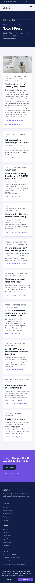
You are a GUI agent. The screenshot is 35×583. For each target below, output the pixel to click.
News (7, 545)
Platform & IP (7, 517)
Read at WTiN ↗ (10, 158)
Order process (7, 542)
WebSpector (6, 507)
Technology (6, 520)
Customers (6, 532)
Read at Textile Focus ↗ (13, 333)
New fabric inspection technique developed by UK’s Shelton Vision (16, 313)
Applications (6, 539)
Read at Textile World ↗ (13, 196)
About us (5, 529)
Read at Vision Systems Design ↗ (16, 403)
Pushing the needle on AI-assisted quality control (16, 249)
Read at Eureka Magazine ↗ (14, 436)
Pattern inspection (8, 514)
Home (5, 20)
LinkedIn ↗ (28, 2)
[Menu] (31, 7)
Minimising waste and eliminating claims (15, 280)
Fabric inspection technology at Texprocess (17, 141)
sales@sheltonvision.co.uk (11, 558)
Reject (9, 579)
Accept (25, 579)
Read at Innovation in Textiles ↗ (16, 263)
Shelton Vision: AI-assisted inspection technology (17, 215)
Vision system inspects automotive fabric (15, 386)
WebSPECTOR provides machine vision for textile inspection (16, 351)
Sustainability (7, 536)
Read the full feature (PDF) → (15, 120)
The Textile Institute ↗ (13, 124)
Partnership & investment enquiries (14, 564)
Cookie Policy (18, 575)
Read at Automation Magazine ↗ (15, 369)
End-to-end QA (7, 510)
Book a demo (9, 467)
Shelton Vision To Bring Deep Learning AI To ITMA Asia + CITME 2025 (16, 176)
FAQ (4, 545)
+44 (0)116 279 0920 (9, 2)
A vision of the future (15, 419)
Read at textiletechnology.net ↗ (16, 232)
